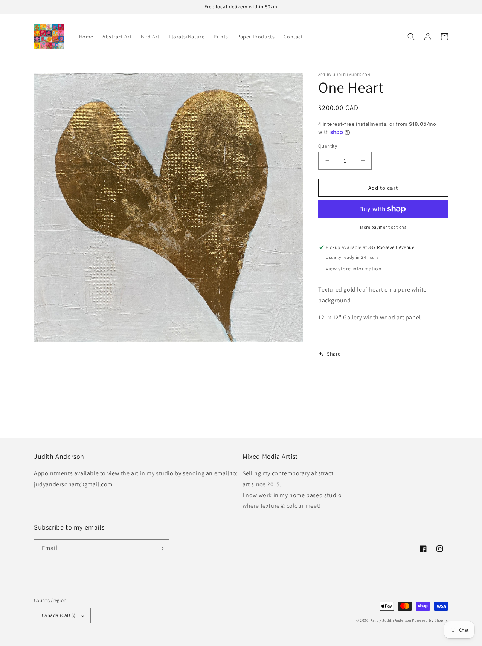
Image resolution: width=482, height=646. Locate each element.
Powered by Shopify (430, 620)
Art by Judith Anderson (391, 620)
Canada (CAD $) (59, 615)
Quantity (327, 146)
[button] (411, 36)
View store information (353, 268)
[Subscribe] (161, 548)
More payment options (383, 227)
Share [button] (334, 353)
